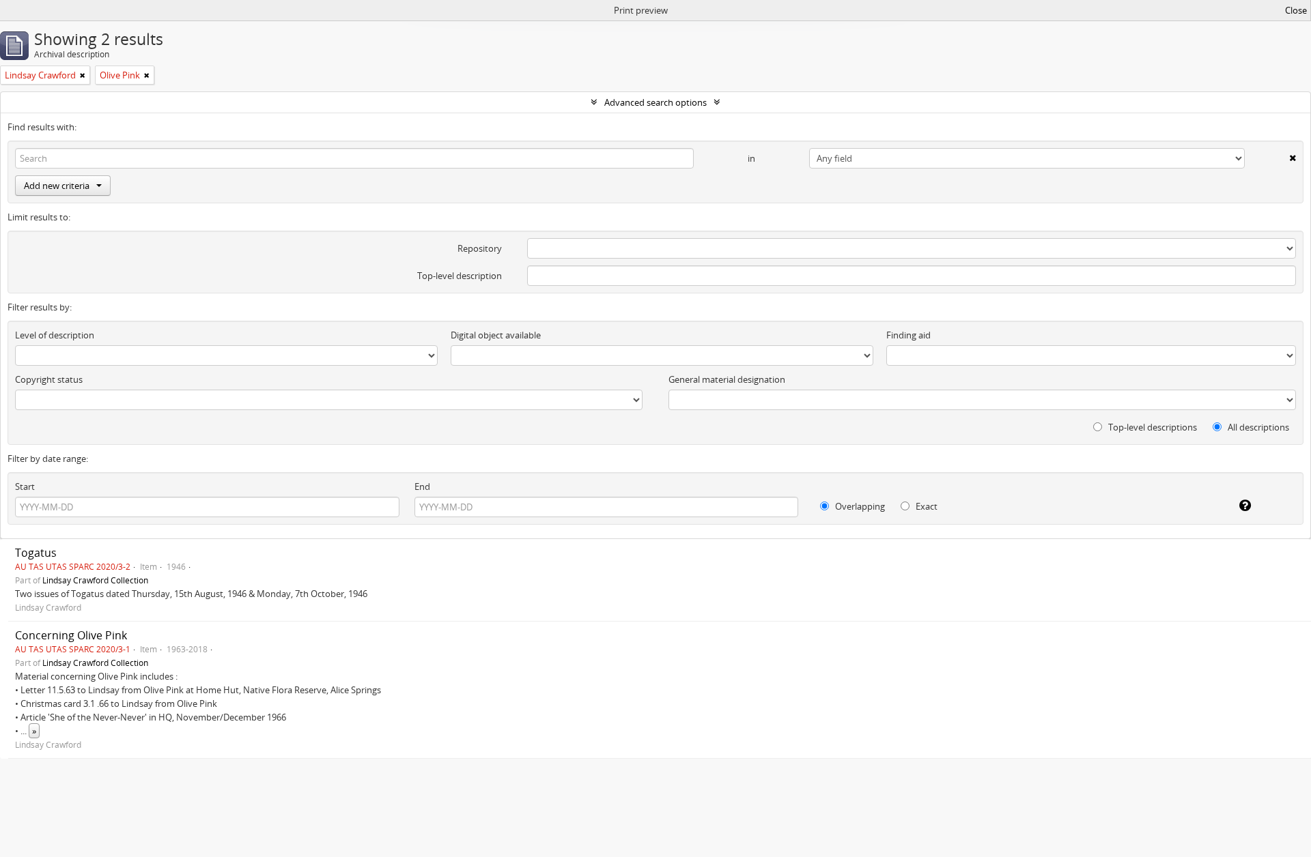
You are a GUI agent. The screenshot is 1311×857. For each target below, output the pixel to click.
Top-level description (459, 276)
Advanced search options (655, 102)
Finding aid (908, 335)
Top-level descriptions (1151, 427)
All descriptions (1257, 427)
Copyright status (49, 379)
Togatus (36, 552)
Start (25, 486)
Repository (479, 248)
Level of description (54, 335)
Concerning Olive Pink (71, 635)
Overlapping (859, 506)
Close (1296, 10)
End (422, 486)
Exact (926, 506)
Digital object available (496, 335)
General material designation (726, 379)
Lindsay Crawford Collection (95, 580)
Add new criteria (56, 185)
